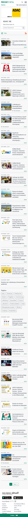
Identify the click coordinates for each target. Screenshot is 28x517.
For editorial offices (19, 504)
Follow (12, 515)
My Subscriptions (21, 5)
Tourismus (9, 293)
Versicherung (19, 297)
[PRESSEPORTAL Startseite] (7, 2)
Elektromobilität (14, 303)
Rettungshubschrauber (8, 307)
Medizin (19, 307)
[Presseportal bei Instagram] (15, 501)
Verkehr (4, 297)
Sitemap (4, 513)
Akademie (5, 507)
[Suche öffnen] (22, 2)
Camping (4, 310)
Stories (3, 5)
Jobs (15, 507)
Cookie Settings (6, 511)
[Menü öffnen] (25, 2)
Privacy (4, 509)
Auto (3, 293)
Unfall (22, 303)
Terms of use (17, 505)
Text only (16, 509)
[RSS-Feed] (26, 33)
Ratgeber (11, 297)
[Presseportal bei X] (12, 501)
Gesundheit (13, 300)
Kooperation (12, 310)
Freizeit (21, 300)
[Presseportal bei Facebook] (10, 501)
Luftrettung (5, 300)
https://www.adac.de (8, 24)
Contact (4, 505)
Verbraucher (18, 293)
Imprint (4, 504)
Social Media (17, 511)
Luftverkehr (5, 303)
